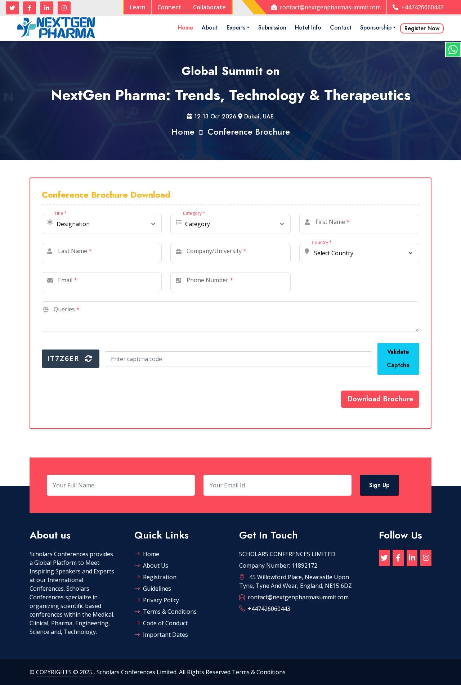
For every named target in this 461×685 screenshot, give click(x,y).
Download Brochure (380, 399)
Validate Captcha (398, 358)
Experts (236, 27)
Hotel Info (308, 27)
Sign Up (379, 485)
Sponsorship (375, 27)
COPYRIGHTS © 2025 (65, 672)
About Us (155, 565)
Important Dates (165, 635)
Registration (159, 577)
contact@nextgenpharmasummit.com (330, 7)
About (210, 27)
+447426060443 (422, 7)
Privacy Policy (161, 600)
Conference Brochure (248, 131)
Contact (341, 27)
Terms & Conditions (170, 612)
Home (185, 27)
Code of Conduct (165, 623)
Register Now (421, 28)
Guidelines (157, 588)
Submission (272, 27)
